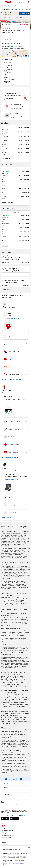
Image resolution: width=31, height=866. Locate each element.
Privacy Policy (17, 863)
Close (28, 847)
